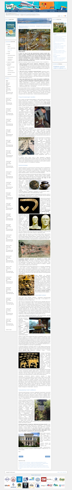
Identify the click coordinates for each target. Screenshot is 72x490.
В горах (8, 53)
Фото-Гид (52, 11)
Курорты (9, 46)
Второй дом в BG (43, 11)
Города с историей (10, 62)
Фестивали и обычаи (11, 72)
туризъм (62, 66)
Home (58, 472)
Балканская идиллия (9, 64)
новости (56, 68)
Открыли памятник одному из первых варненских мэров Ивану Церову (31, 464)
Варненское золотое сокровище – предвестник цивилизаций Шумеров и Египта (32, 462)
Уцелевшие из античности (10, 60)
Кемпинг (9, 68)
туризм (61, 68)
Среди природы (10, 57)
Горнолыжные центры (11, 55)
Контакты (64, 472)
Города (9, 51)
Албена (65, 68)
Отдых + (34, 11)
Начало (7, 11)
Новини (56, 66)
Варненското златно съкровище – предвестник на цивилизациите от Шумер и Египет (33, 463)
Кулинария (9, 74)
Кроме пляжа (10, 49)
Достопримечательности (24, 11)
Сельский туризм (10, 70)
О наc (61, 472)
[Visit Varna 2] (34, 20)
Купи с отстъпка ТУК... (10, 37)
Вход (62, 16)
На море (8, 44)
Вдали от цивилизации (11, 48)
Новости (13, 11)
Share (19, 451)
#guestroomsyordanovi (56, 55)
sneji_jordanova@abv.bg (58, 60)
